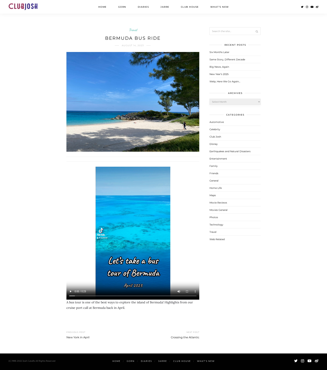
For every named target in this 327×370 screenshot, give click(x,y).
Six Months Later (219, 52)
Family (213, 166)
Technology (216, 224)
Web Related (217, 239)
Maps (212, 195)
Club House (190, 6)
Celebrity (214, 129)
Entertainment (218, 158)
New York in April (77, 337)
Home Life (215, 188)
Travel (133, 29)
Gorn (122, 6)
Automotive (216, 122)
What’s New (219, 6)
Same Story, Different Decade (227, 59)
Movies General (218, 210)
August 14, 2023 (133, 45)
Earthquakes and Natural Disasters (230, 151)
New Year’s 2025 (219, 74)
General (214, 180)
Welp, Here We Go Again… (224, 81)
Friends (213, 173)
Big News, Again (219, 66)
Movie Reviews (218, 202)
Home (102, 6)
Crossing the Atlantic (185, 337)
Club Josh (215, 136)
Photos (213, 217)
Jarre (164, 6)
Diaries (143, 6)
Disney (213, 144)
